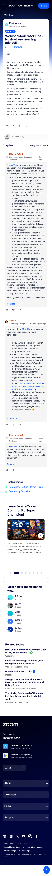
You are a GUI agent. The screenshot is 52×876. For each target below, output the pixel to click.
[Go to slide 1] (10, 572)
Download (10, 794)
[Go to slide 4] (25, 572)
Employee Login (24, 851)
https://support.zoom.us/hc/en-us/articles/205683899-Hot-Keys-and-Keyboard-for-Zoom (28, 386)
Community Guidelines (20, 491)
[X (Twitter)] (17, 836)
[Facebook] (36, 836)
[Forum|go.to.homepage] (20, 6)
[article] (26, 232)
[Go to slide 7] (37, 572)
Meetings (9, 675)
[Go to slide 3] (20, 572)
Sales (7, 806)
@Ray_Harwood (28, 329)
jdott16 (18, 604)
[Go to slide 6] (33, 572)
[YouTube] (24, 836)
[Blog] (4, 836)
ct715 (17, 612)
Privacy (12, 843)
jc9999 (18, 620)
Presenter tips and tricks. (18, 671)
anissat (12, 320)
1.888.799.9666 (11, 738)
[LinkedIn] (11, 836)
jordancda (19, 628)
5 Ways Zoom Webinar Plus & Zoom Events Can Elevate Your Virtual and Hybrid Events (24, 682)
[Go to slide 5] (29, 572)
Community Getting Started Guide (26, 487)
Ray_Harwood (16, 153)
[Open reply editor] (26, 136)
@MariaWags (12, 165)
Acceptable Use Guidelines (13, 847)
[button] (4, 6)
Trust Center (22, 843)
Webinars (9, 15)
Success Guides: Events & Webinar (20, 688)
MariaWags (15, 23)
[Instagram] (30, 836)
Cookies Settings (9, 851)
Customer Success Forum (16, 667)
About (7, 783)
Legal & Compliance (34, 847)
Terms (5, 843)
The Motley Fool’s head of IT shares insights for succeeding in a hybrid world (24, 696)
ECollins (18, 596)
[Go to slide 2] (14, 572)
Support (9, 817)
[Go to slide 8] (41, 572)
